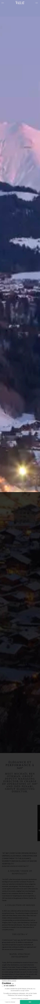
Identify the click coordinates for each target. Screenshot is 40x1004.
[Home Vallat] (20, 3)
